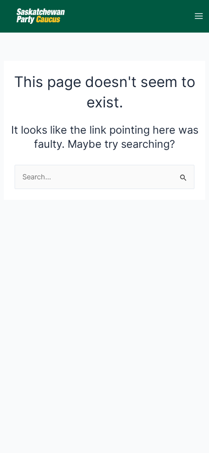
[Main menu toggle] (199, 16)
